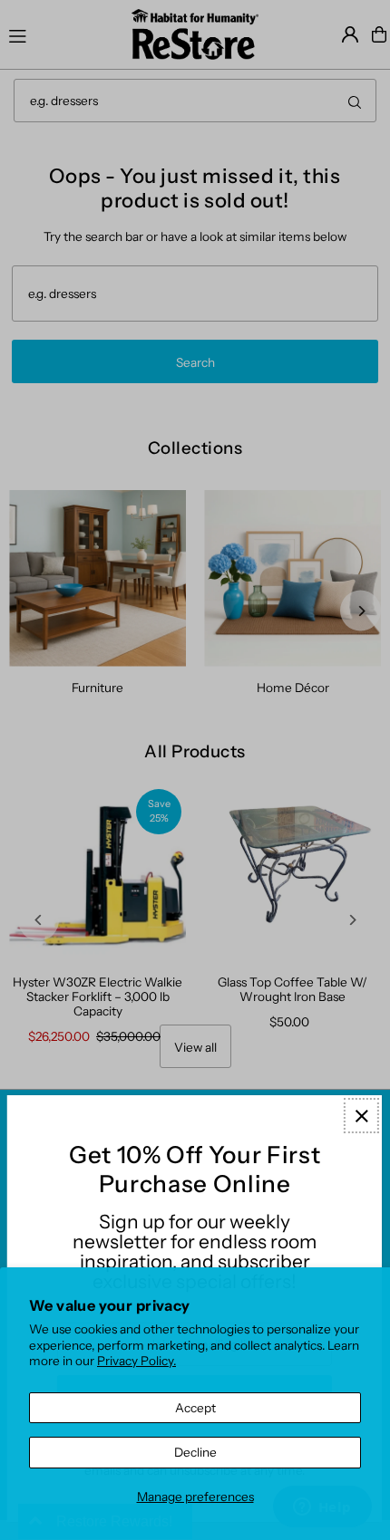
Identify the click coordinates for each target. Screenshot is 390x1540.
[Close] (361, 1115)
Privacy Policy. (136, 1360)
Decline (195, 1452)
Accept (195, 1407)
